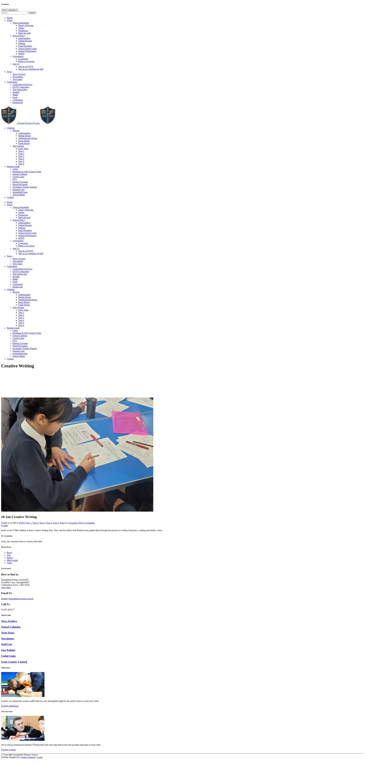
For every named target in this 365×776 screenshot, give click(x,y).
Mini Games (12, 560)
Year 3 (42, 523)
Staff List (6, 644)
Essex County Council (14, 661)
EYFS (22, 523)
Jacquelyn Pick (76, 523)
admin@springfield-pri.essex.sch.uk (17, 598)
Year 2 (35, 523)
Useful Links (8, 655)
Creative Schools (28, 757)
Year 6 (63, 523)
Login (39, 757)
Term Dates (7, 632)
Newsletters (7, 638)
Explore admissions (10, 706)
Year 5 (56, 523)
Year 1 (29, 523)
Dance (10, 558)
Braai (9, 552)
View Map (6, 587)
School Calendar (11, 626)
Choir (9, 563)
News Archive (9, 621)
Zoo (9, 555)
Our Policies (8, 650)
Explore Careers (8, 749)
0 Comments (89, 523)
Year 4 (49, 523)
